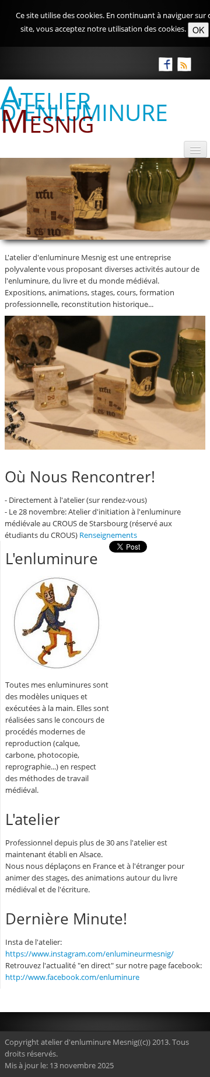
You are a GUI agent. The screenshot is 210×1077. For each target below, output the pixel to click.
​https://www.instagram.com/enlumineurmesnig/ (89, 953)
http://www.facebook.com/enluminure (72, 977)
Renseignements (108, 535)
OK (198, 30)
